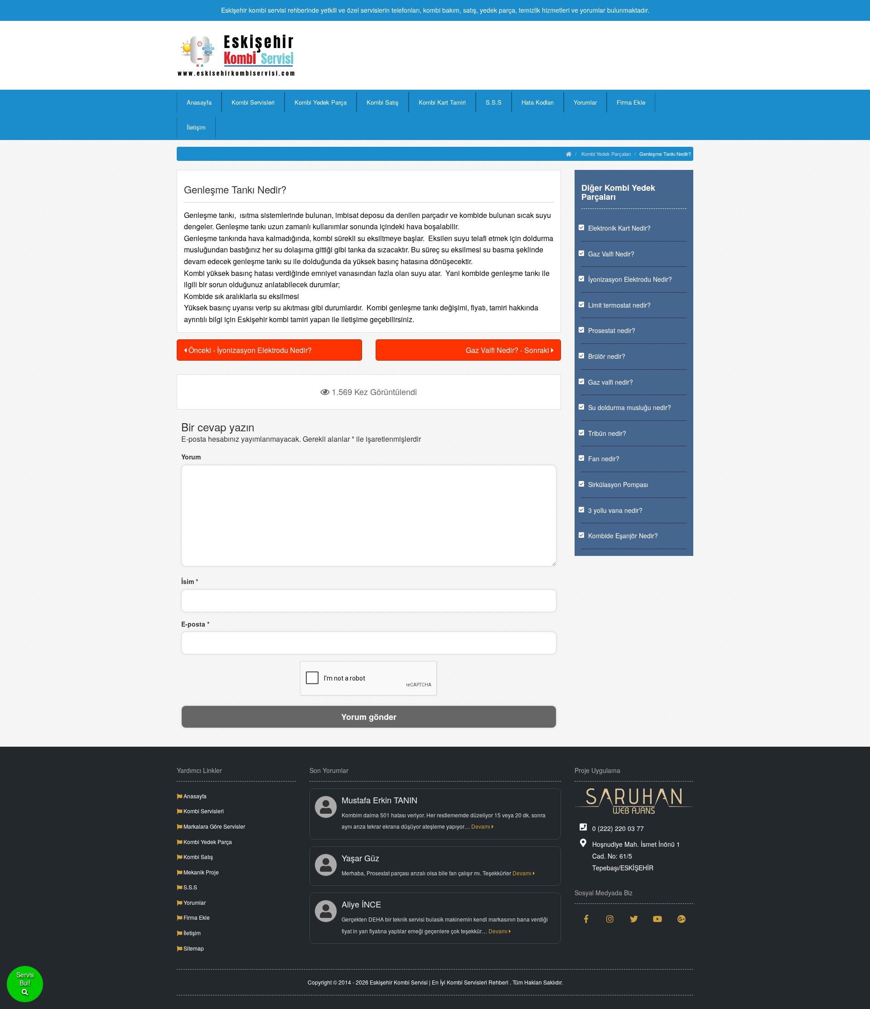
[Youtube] (658, 919)
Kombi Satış (383, 102)
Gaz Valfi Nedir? (611, 253)
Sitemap (193, 948)
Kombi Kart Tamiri (442, 102)
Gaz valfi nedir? (610, 381)
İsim (189, 581)
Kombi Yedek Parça (321, 102)
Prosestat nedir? (611, 330)
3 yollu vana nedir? (615, 510)
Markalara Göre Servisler (213, 826)
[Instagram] (610, 919)
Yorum (191, 456)
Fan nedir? (603, 458)
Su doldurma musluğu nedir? (629, 407)
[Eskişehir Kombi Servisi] (236, 55)
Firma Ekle (631, 102)
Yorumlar (585, 102)
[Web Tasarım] (634, 801)
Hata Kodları (538, 102)
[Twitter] (634, 919)
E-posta (195, 623)
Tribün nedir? (607, 433)
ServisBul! (25, 978)
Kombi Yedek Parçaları (606, 153)
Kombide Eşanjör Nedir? (623, 535)
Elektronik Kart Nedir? (619, 227)
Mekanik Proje (200, 872)
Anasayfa (199, 102)
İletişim (196, 127)
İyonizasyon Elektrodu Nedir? (630, 279)
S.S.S (494, 102)
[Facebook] (587, 919)
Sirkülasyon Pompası (618, 484)
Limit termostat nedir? (619, 304)
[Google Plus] (682, 919)
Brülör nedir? (606, 356)
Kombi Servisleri (253, 102)
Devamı (481, 826)
